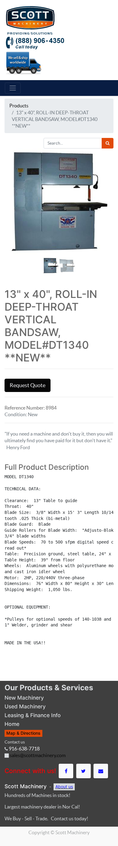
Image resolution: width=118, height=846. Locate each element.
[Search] (107, 143)
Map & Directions (23, 733)
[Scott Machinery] (30, 19)
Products (18, 105)
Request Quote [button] (27, 385)
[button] (13, 209)
